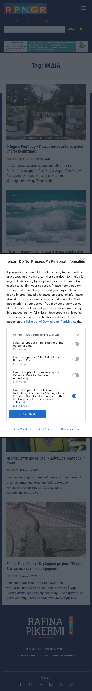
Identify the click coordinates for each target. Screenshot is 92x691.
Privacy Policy (70, 429)
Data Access (46, 429)
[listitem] (46, 334)
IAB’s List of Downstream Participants (51, 321)
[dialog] (46, 345)
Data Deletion (22, 429)
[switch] (75, 344)
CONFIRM (27, 414)
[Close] (84, 262)
